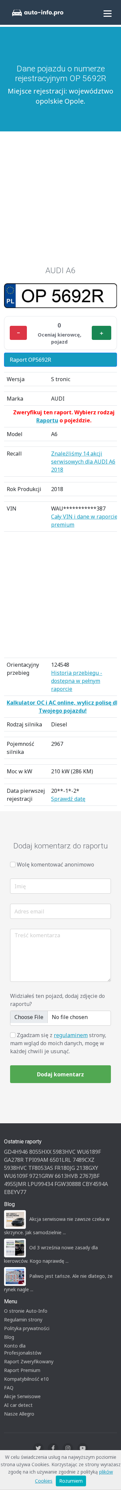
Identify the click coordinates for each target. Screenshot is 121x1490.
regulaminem (71, 1035)
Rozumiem (71, 1481)
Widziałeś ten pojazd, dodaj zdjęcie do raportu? (57, 1000)
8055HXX (40, 1151)
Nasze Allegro (19, 1414)
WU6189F (89, 1151)
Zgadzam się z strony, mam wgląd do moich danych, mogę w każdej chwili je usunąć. (58, 1043)
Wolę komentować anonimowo (55, 864)
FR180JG (64, 1168)
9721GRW (41, 1176)
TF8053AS (40, 1168)
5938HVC (15, 1168)
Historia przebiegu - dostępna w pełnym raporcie (76, 681)
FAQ (8, 1387)
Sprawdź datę (68, 798)
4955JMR (15, 1184)
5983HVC (64, 1151)
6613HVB (66, 1176)
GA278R (14, 1160)
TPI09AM (36, 1160)
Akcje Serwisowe (22, 1396)
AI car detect (18, 1405)
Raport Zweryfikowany (28, 1361)
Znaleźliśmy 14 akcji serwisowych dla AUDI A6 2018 (83, 461)
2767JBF (89, 1176)
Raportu (47, 420)
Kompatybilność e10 (26, 1379)
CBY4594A (95, 1184)
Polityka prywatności (26, 1328)
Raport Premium (22, 1370)
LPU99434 (40, 1184)
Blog (9, 1337)
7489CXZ (83, 1160)
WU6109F (16, 1176)
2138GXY (87, 1168)
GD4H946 (16, 1151)
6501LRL (60, 1160)
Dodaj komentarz (60, 1074)
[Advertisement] (60, 201)
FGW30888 (67, 1184)
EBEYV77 (15, 1192)
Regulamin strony (23, 1319)
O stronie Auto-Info (25, 1311)
